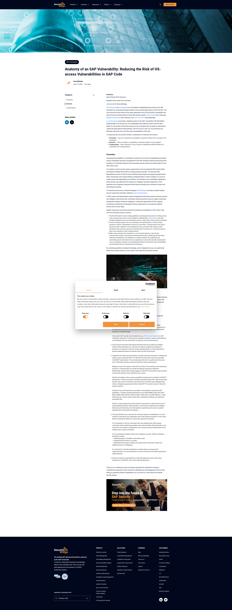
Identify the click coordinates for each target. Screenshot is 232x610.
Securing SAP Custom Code (124, 563)
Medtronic (162, 570)
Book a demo (170, 4)
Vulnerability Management (103, 559)
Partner (106, 4)
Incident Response (122, 566)
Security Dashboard (101, 566)
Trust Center (141, 563)
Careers (140, 566)
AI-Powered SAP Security (103, 600)
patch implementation (140, 193)
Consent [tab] (88, 290)
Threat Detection (100, 580)
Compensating (70, 108)
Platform (73, 4)
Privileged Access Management (105, 577)
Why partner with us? (144, 570)
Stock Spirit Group (164, 556)
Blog (139, 552)
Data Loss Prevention (102, 587)
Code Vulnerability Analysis (103, 563)
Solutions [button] (84, 4)
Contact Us (141, 559)
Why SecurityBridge (143, 556)
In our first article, (111, 121)
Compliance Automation (124, 559)
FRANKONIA (162, 580)
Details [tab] (116, 290)
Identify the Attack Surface (124, 570)
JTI (160, 573)
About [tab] (143, 290)
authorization (153, 218)
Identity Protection (101, 584)
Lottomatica (162, 566)
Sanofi (161, 559)
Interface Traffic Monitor (103, 573)
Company (117, 4)
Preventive (69, 100)
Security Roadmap (101, 570)
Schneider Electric (164, 552)
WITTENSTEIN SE (164, 577)
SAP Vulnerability (71, 62)
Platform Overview (101, 552)
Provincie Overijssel (164, 563)
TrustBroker (99, 597)
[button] (93, 96)
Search (160, 4)
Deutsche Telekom (164, 591)
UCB (160, 587)
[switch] (105, 316)
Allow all (142, 324)
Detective (69, 104)
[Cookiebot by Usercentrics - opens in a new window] (147, 284)
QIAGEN (161, 584)
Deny (115, 324)
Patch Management (101, 556)
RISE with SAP (121, 573)
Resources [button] (95, 4)
